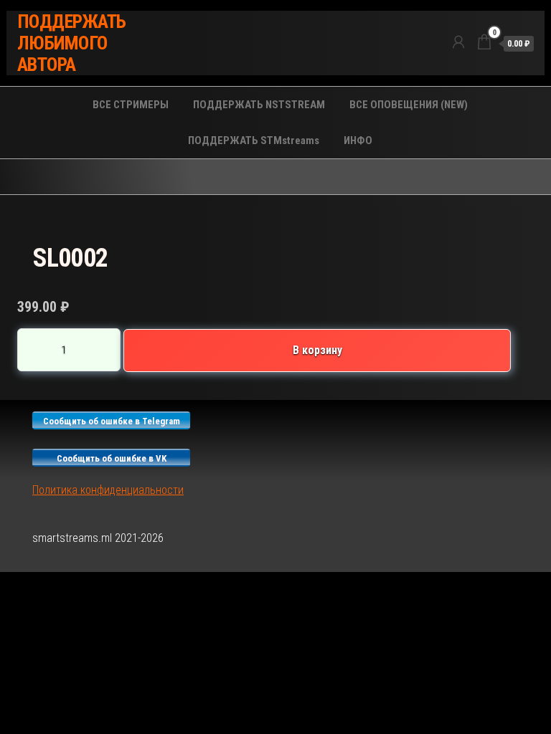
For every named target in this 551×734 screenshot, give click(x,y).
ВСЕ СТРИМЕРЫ (131, 104)
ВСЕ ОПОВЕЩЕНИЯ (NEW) (408, 104)
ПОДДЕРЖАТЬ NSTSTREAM (259, 104)
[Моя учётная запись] (458, 42)
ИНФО (358, 140)
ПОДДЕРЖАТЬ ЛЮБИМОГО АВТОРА (71, 43)
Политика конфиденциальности (108, 490)
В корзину (317, 350)
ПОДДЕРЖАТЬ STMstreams (253, 140)
